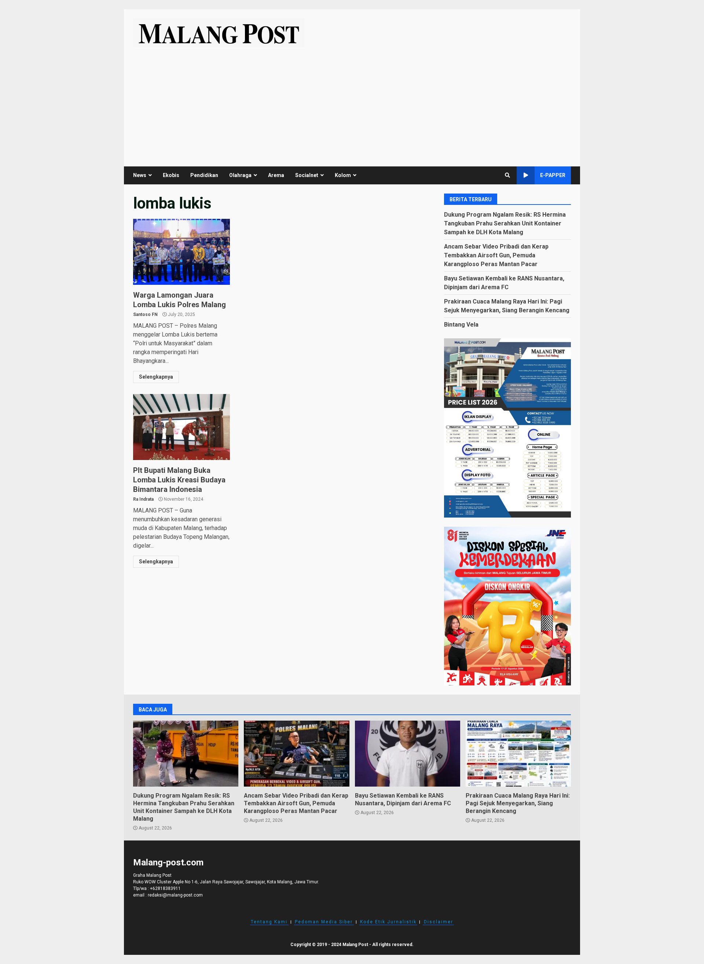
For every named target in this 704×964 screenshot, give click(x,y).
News (139, 175)
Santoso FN (145, 314)
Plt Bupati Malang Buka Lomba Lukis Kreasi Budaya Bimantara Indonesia (181, 427)
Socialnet (306, 175)
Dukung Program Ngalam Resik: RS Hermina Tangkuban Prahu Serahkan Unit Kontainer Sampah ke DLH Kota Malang (505, 223)
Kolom (343, 175)
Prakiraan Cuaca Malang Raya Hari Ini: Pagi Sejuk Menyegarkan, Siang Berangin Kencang (518, 754)
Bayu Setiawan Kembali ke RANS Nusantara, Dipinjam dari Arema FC (407, 754)
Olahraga (240, 175)
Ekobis (171, 175)
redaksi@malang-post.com (175, 895)
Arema (276, 175)
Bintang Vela (461, 324)
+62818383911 (165, 888)
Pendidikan (204, 175)
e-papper (552, 175)
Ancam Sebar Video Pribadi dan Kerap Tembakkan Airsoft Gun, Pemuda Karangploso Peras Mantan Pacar (496, 255)
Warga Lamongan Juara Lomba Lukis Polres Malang (181, 252)
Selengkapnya (156, 377)
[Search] (507, 175)
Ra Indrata (143, 499)
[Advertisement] (352, 102)
